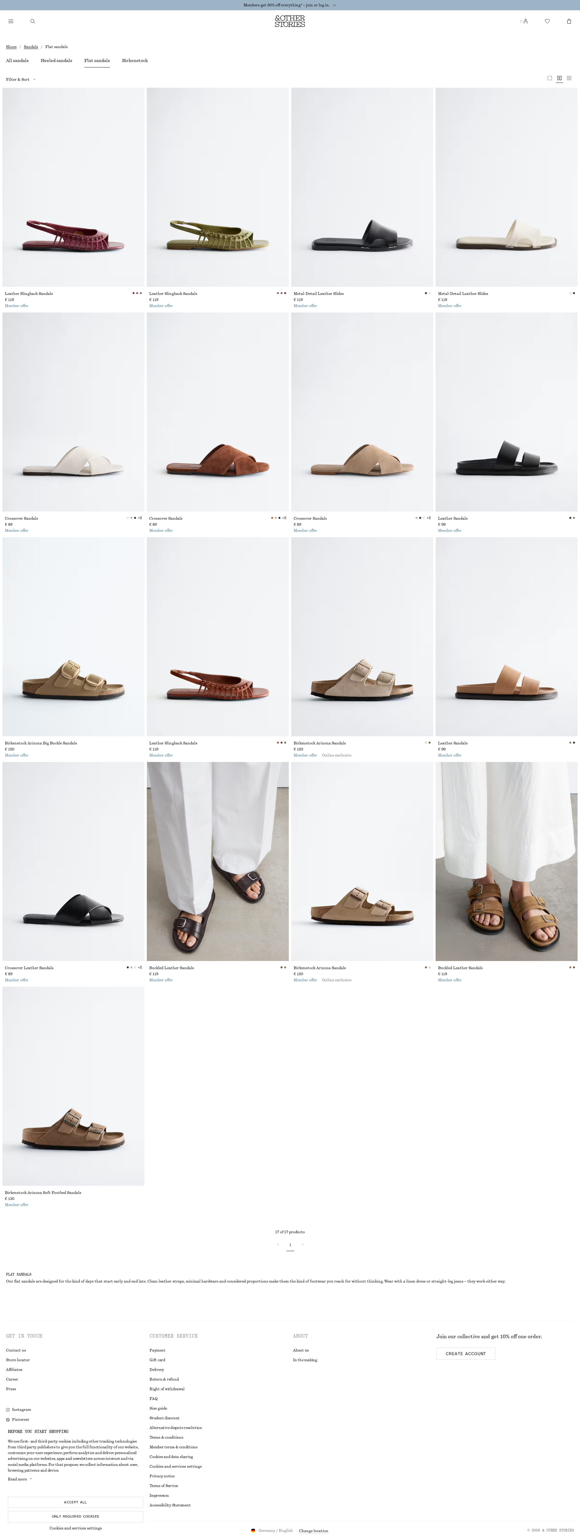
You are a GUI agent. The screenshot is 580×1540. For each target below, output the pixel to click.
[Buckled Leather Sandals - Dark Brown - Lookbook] (218, 861)
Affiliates (14, 1370)
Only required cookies (75, 1516)
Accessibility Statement (170, 1505)
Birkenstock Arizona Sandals (320, 743)
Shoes (11, 47)
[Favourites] (547, 21)
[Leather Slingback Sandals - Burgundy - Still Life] (73, 187)
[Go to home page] (290, 21)
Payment (157, 1350)
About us (301, 1350)
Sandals (31, 47)
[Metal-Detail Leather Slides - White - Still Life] (507, 187)
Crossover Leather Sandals (29, 968)
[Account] (525, 21)
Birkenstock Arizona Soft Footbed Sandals (43, 1193)
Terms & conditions (166, 1437)
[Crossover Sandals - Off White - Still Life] (73, 412)
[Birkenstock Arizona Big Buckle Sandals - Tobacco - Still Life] (73, 636)
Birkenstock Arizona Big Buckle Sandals (41, 743)
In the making (305, 1360)
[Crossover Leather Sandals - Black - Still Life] (73, 861)
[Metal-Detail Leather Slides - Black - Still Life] (362, 187)
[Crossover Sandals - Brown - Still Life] (218, 412)
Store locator (18, 1360)
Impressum (159, 1495)
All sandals (17, 61)
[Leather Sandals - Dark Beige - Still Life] (507, 636)
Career (12, 1379)
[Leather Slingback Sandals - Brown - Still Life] (218, 636)
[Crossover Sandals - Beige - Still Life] (362, 412)
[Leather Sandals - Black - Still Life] (507, 412)
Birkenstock (135, 61)
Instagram (21, 1409)
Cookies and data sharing (171, 1457)
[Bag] (569, 21)
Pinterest (20, 1419)
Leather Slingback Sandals (29, 294)
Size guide (158, 1408)
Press (11, 1389)
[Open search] (33, 21)
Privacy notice (162, 1476)
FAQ (153, 1399)
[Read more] (334, 5)
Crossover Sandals (21, 518)
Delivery (157, 1370)
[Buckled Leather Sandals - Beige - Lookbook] (507, 861)
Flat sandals (97, 61)
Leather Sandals (453, 518)
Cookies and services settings (76, 1528)
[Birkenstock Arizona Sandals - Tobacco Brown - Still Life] (362, 861)
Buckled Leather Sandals (171, 968)
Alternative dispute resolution (176, 1428)
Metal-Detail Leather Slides (319, 294)
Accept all (75, 1502)
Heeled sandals (56, 61)
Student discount (165, 1418)
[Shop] (11, 21)
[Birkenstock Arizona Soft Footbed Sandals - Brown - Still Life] (73, 1086)
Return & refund (164, 1379)
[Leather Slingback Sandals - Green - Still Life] (218, 187)
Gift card (157, 1360)
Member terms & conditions (174, 1447)
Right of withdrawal (167, 1389)
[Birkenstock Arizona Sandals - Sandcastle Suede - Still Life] (362, 636)
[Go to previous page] (278, 1244)
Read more (17, 1479)
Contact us (16, 1350)
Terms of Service (164, 1486)
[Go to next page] (302, 1244)
